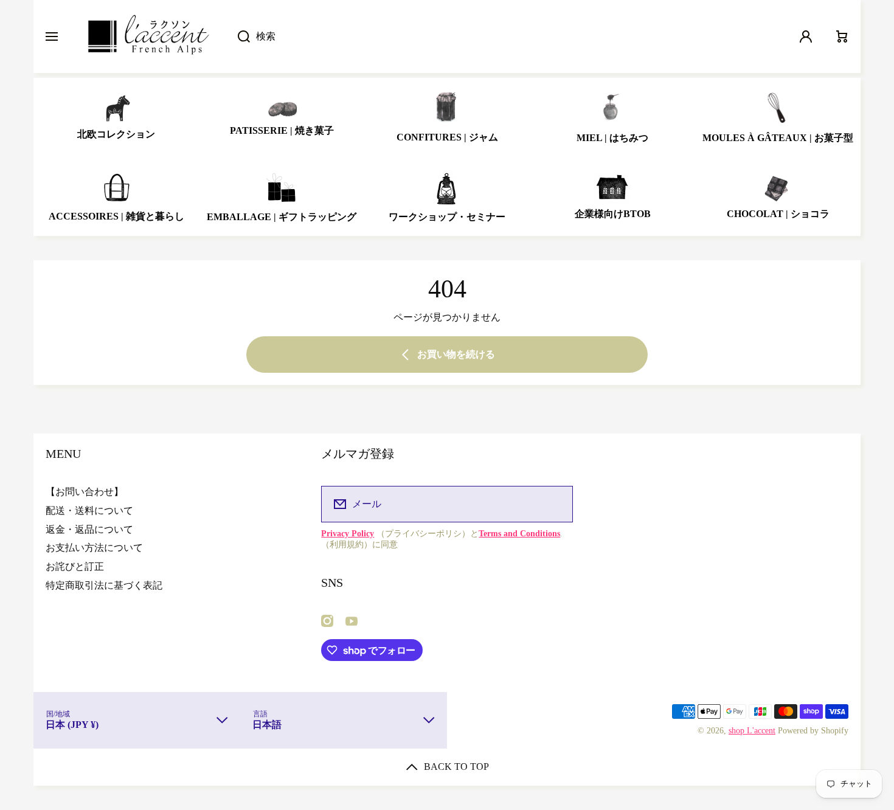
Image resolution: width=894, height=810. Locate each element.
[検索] (237, 36)
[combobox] (506, 36)
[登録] (556, 504)
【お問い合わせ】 (84, 491)
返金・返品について (89, 529)
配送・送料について (89, 510)
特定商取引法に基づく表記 (104, 585)
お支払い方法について (94, 547)
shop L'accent (752, 730)
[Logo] (147, 36)
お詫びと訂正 (75, 566)
